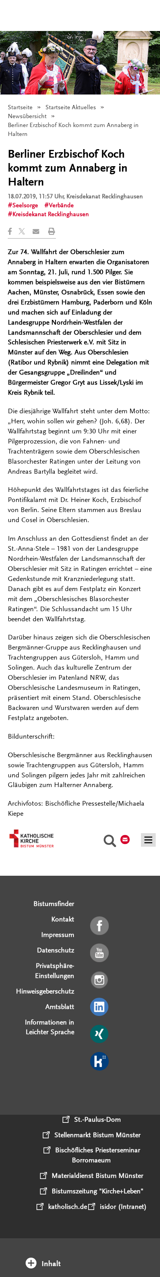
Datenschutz (55, 950)
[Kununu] (100, 1061)
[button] (13, 231)
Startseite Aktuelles (70, 107)
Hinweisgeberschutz (45, 991)
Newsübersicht (27, 116)
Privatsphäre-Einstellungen (54, 971)
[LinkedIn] (100, 1007)
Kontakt (62, 919)
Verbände (61, 205)
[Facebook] (100, 926)
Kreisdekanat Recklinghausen (50, 214)
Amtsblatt (59, 1007)
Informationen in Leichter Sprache (49, 1027)
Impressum (57, 934)
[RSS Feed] (100, 1089)
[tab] (80, 1253)
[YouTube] (100, 953)
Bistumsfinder (53, 903)
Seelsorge (25, 205)
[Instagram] (100, 980)
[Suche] (110, 842)
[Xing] (100, 1034)
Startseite (20, 107)
